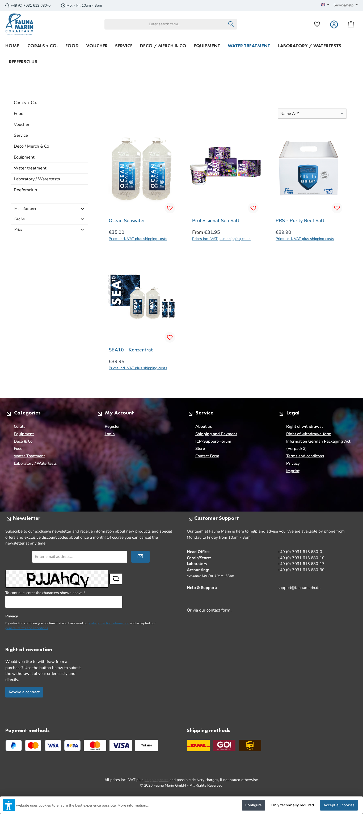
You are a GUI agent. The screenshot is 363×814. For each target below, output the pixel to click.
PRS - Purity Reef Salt (300, 220)
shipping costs (156, 779)
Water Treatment (29, 456)
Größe (19, 219)
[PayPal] (13, 745)
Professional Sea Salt (215, 220)
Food (18, 114)
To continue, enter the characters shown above (45, 592)
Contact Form (207, 456)
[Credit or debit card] (43, 745)
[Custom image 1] (95, 745)
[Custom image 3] (146, 745)
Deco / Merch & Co (31, 146)
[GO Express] (224, 745)
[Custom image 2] (120, 745)
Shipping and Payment (216, 434)
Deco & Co (23, 441)
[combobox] (164, 24)
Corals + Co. (25, 103)
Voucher (21, 124)
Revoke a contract (24, 692)
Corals (19, 426)
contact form (218, 610)
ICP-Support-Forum (213, 441)
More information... (133, 805)
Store (200, 448)
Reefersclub (25, 190)
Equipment (24, 157)
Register (112, 426)
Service (21, 135)
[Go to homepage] (19, 24)
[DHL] (198, 745)
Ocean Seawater (127, 220)
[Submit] (140, 557)
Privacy (293, 463)
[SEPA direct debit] (72, 745)
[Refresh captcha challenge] (115, 578)
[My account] (334, 24)
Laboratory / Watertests (37, 179)
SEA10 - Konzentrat (131, 350)
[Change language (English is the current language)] (325, 5)
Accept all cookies (338, 805)
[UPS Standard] (249, 745)
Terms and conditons (305, 456)
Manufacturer (25, 208)
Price (18, 229)
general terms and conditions (26, 628)
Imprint (292, 471)
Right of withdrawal (304, 426)
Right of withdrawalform (308, 434)
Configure (253, 805)
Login (110, 434)
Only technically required (292, 805)
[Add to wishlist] (169, 208)
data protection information (109, 623)
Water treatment (30, 168)
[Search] (231, 24)
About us (203, 426)
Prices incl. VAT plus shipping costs (138, 238)
